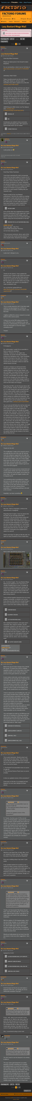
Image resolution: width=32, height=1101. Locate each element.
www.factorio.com (6, 16)
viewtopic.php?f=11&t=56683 (21, 401)
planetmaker (7, 1035)
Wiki (20, 2)
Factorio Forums (14, 13)
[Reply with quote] (27, 48)
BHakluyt (3, 47)
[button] (20, 44)
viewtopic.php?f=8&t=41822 (10, 84)
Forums (14, 2)
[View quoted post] (18, 802)
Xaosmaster (3, 746)
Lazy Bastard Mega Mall (14, 26)
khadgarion (3, 295)
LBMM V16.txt (7, 225)
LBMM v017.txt (5, 647)
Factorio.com (5, 2)
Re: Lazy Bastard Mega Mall (10, 145)
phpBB (11, 1097)
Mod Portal (27, 2)
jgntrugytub (3, 976)
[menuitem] (7, 19)
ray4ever (3, 242)
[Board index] (14, 7)
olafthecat (7, 138)
